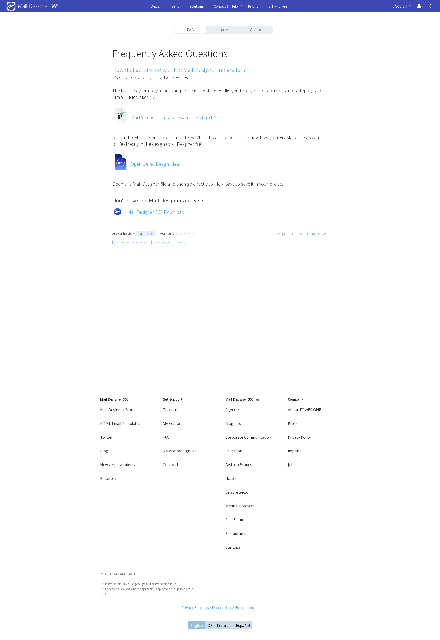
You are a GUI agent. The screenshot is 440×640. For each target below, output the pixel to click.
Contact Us (172, 464)
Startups (232, 547)
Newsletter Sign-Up (180, 450)
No (150, 233)
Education (233, 450)
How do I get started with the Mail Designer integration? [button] (179, 70)
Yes (140, 233)
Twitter (106, 437)
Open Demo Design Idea (155, 164)
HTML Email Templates (120, 423)
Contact (256, 29)
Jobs (291, 464)
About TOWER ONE (304, 409)
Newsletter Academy (117, 464)
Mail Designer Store (117, 409)
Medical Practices (240, 505)
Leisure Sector (237, 492)
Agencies (233, 409)
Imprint (294, 450)
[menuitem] (404, 6)
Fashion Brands (238, 464)
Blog (104, 450)
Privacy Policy (299, 437)
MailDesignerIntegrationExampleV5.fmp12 (173, 117)
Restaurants (235, 533)
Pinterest (108, 478)
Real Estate (234, 519)
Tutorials (171, 409)
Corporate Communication (248, 437)
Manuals (223, 29)
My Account (173, 423)
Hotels (230, 478)
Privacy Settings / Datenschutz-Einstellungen (220, 607)
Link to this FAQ (316, 234)
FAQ (190, 29)
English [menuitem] (196, 625)
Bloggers (233, 423)
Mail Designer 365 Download (155, 212)
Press (292, 423)
